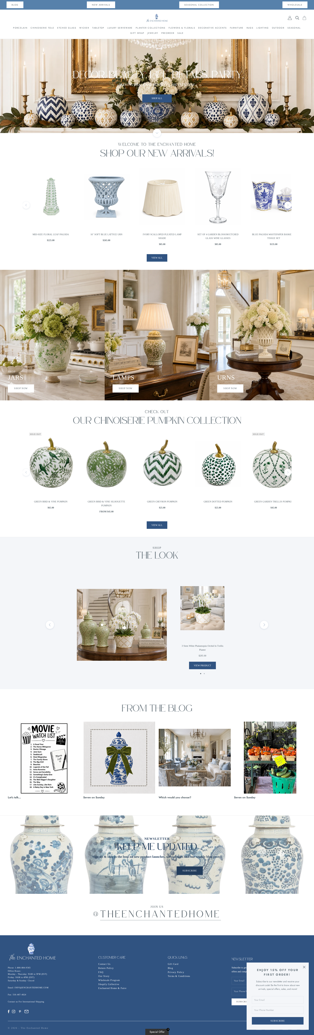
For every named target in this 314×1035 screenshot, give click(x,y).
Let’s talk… (14, 797)
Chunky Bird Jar (268, 234)
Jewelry (152, 33)
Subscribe (277, 1021)
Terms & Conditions (179, 976)
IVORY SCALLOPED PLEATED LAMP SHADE (45, 236)
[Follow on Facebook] (8, 1011)
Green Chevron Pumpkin (45, 501)
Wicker (84, 27)
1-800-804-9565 (23, 968)
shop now (21, 388)
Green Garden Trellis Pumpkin (157, 501)
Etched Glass (66, 27)
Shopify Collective (108, 984)
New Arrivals (101, 4)
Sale (180, 33)
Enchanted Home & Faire (112, 988)
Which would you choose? (175, 797)
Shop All (157, 86)
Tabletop (98, 27)
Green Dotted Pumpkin (101, 501)
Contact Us (104, 964)
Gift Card (173, 964)
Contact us (13, 1002)
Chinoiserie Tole (42, 27)
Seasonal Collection (199, 4)
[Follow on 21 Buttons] (26, 1011)
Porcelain (20, 27)
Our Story (103, 976)
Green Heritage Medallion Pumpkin (212, 501)
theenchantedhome (160, 915)
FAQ (100, 972)
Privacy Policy (176, 972)
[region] (157, 86)
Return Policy (106, 968)
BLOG (15, 4)
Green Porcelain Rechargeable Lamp (213, 236)
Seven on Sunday (94, 797)
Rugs (250, 27)
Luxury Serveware (120, 27)
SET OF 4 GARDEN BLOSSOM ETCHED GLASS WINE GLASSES (101, 236)
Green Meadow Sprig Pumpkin (268, 501)
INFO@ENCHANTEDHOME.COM (31, 988)
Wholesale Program (109, 980)
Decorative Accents (212, 27)
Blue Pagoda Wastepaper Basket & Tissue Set (157, 236)
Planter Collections (151, 27)
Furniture (237, 27)
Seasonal (294, 27)
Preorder (167, 33)
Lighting (262, 27)
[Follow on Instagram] (13, 1011)
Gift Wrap (137, 33)
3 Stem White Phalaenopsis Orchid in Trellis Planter (202, 648)
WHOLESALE (295, 4)
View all (157, 258)
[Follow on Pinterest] (20, 1011)
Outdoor (278, 27)
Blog (170, 968)
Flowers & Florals (182, 27)
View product (202, 665)
